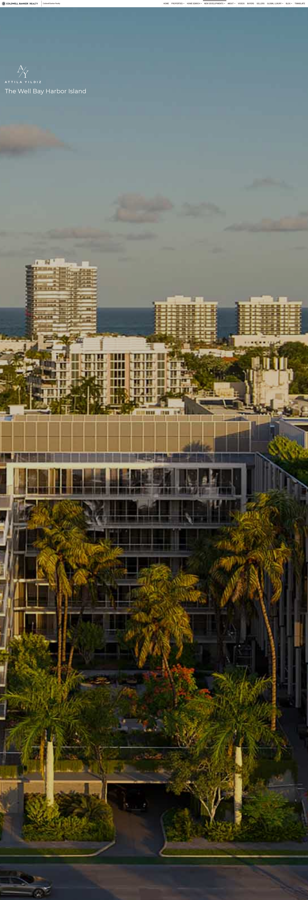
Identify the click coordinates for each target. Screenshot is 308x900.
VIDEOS (241, 3)
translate (300, 3)
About (232, 4)
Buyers (250, 3)
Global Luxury (275, 4)
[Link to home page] (21, 3)
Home (166, 3)
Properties (178, 4)
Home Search (194, 4)
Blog (289, 4)
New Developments (215, 4)
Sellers (261, 3)
